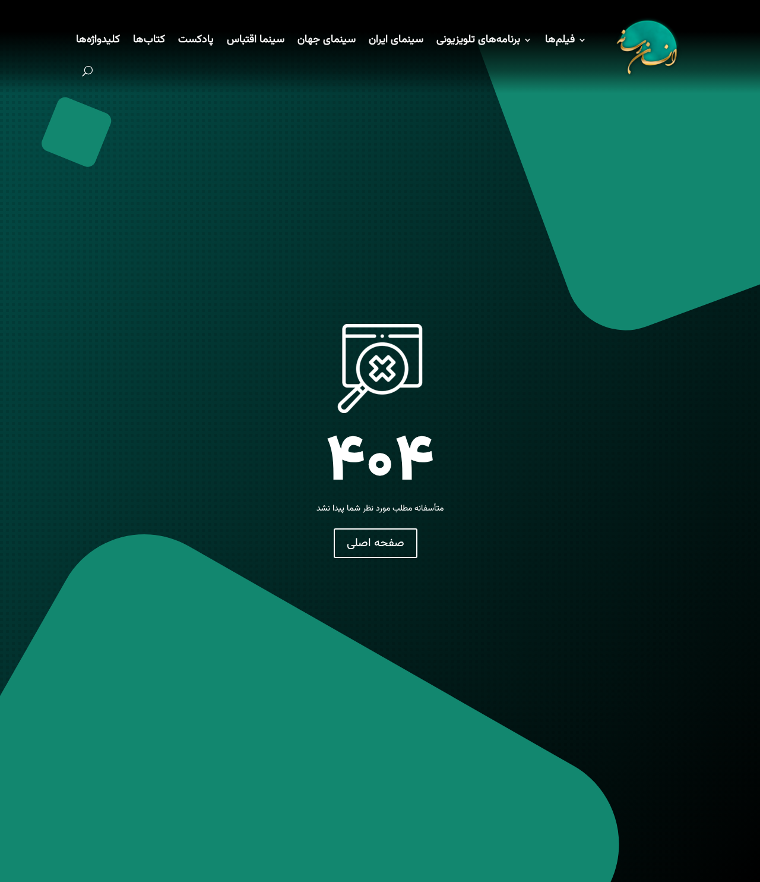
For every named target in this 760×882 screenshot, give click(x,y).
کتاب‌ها (149, 40)
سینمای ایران (396, 40)
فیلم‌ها (560, 40)
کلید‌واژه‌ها (98, 40)
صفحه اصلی (375, 543)
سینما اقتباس (255, 40)
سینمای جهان (326, 40)
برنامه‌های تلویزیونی (478, 40)
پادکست (196, 40)
